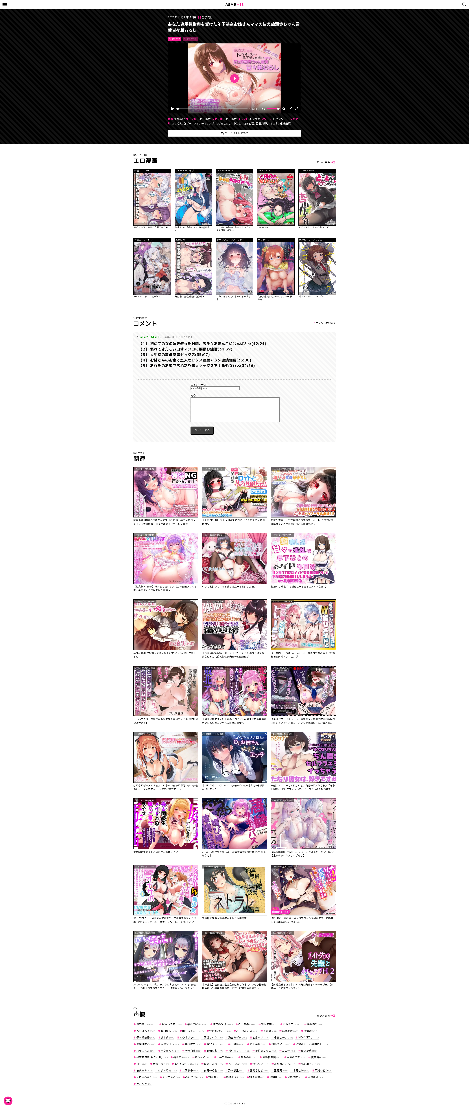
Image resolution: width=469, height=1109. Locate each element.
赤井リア (144, 1083)
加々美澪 (256, 1077)
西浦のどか (323, 1070)
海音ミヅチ (237, 1037)
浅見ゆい (260, 1064)
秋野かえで (172, 1024)
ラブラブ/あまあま (220, 123)
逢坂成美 (269, 1024)
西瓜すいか (213, 1037)
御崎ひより (281, 1044)
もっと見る (323, 162)
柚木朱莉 (181, 1057)
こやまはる (189, 1037)
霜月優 (214, 1077)
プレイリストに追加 (236, 133)
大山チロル (292, 1024)
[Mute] (263, 109)
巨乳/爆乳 (262, 123)
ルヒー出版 (204, 119)
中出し (237, 123)
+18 (234, 4)
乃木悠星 (236, 1070)
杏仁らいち (237, 1064)
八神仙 (276, 1077)
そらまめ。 (283, 1037)
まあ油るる (171, 1077)
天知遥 (270, 1031)
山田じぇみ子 (193, 1031)
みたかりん (194, 1077)
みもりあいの (247, 1031)
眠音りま (161, 1064)
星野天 (281, 1070)
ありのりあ (167, 1070)
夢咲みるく (235, 1077)
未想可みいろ (285, 1064)
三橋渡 (237, 1044)
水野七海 (301, 1070)
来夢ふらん (145, 1050)
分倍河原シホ (220, 1031)
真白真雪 (319, 1057)
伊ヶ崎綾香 (145, 1037)
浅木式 (167, 1037)
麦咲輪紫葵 (272, 1057)
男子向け (207, 17)
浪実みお (144, 1070)
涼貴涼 (310, 1031)
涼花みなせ (223, 1024)
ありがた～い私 (186, 1064)
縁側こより (213, 1064)
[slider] (212, 109)
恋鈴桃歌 (290, 1031)
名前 (234, 384)
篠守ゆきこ (216, 1044)
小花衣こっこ (266, 1050)
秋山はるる (145, 1031)
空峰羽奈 (315, 1077)
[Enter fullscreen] (296, 109)
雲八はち (193, 1044)
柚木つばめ (197, 1024)
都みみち (249, 1057)
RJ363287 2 (190, 39)
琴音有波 (193, 1050)
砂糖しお (215, 1050)
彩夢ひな (294, 1077)
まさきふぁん (146, 1077)
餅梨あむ (179, 119)
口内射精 (248, 123)
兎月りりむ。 (239, 1050)
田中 (141, 1064)
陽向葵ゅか (146, 1024)
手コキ (274, 123)
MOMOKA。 (308, 1037)
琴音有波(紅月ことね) (152, 1057)
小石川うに (310, 1064)
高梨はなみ (145, 1044)
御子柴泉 (247, 1024)
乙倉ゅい (260, 1037)
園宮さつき (296, 1057)
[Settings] (284, 109)
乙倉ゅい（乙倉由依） (312, 1044)
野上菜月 (258, 1044)
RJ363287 (174, 39)
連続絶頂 (285, 123)
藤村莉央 (169, 1031)
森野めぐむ (213, 1070)
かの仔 (289, 1050)
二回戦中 (190, 1070)
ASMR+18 (239, 1103)
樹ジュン (255, 119)
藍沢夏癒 (309, 1050)
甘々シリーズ (281, 119)
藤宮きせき (259, 1070)
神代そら (203, 1057)
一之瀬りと (170, 1050)
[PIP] (290, 109)
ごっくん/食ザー (181, 123)
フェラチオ (200, 123)
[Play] (173, 109)
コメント (234, 395)
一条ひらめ (226, 1057)
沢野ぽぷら (170, 1044)
